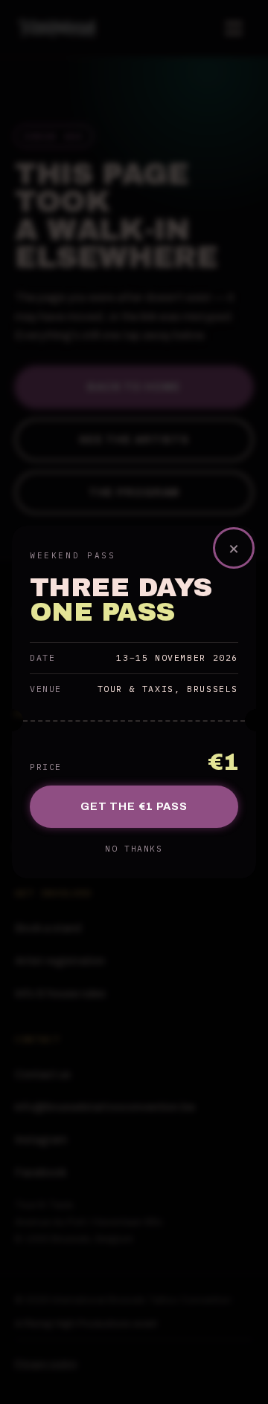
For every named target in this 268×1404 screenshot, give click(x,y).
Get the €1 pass (134, 806)
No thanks (133, 848)
